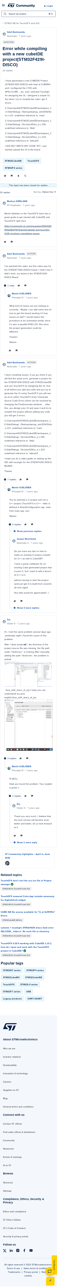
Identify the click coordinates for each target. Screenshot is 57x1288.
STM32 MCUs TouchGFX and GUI (22, 23)
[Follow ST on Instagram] (18, 1251)
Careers (7, 1082)
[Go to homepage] (10, 1030)
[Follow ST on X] (4, 1251)
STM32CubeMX (11, 977)
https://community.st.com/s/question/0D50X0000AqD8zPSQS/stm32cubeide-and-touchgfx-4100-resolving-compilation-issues (28, 230)
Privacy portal (31, 1272)
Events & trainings (12, 1157)
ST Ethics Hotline (12, 1220)
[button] (3, 6)
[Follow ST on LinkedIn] (11, 1251)
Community (9, 1140)
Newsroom (8, 1148)
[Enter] (5, 14)
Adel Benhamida (16, 32)
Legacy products (12, 998)
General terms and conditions (18, 1106)
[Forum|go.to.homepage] (21, 5)
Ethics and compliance (14, 1211)
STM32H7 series (12, 970)
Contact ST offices (12, 1124)
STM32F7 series (12, 991)
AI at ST (7, 1165)
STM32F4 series (13, 168)
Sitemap (7, 1191)
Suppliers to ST (11, 1090)
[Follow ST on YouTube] (31, 1251)
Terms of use (13, 1268)
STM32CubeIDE (13, 161)
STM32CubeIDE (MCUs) (12, 920)
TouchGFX (33, 161)
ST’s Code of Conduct (14, 1228)
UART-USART (35, 998)
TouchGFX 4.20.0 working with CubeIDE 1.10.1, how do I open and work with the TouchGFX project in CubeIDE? (26, 947)
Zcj (8, 619)
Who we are (9, 1048)
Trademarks (14, 1272)
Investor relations (12, 1057)
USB (28, 991)
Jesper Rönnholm (26, 539)
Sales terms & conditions (36, 1268)
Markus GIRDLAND (17, 201)
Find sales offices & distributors (19, 1132)
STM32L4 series (29, 984)
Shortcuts (8, 1182)
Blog (5, 1098)
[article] (28, 221)
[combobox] (28, 14)
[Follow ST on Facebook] (24, 1251)
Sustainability (10, 1065)
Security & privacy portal (15, 1236)
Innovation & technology (15, 1073)
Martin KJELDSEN (21, 293)
